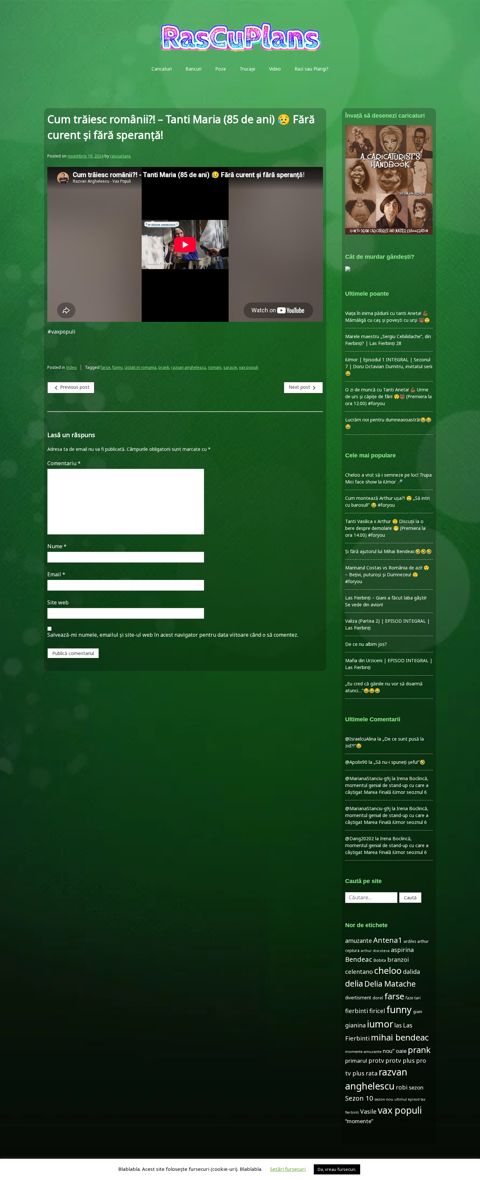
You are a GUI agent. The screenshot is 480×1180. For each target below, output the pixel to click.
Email (56, 574)
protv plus (400, 1060)
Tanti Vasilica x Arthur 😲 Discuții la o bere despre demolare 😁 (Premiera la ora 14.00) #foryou (385, 528)
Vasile (368, 1111)
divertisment (358, 997)
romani (214, 367)
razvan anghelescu (188, 367)
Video (275, 69)
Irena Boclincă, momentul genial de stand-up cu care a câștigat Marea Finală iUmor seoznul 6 (386, 785)
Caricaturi (162, 69)
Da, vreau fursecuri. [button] (337, 1169)
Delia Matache (390, 983)
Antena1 (387, 940)
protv (376, 1060)
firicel (377, 1011)
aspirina (402, 950)
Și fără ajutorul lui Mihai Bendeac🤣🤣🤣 (388, 551)
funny (117, 367)
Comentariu (64, 463)
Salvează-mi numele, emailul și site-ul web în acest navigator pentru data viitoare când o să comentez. (172, 634)
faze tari (413, 997)
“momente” (359, 1121)
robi (402, 1087)
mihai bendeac (400, 1037)
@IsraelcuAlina (360, 739)
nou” (388, 1051)
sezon (416, 1087)
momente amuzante (363, 1051)
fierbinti (356, 1011)
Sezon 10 (359, 1098)
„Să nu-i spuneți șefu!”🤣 (399, 762)
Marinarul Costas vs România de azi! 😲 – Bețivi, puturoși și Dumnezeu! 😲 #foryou (387, 574)
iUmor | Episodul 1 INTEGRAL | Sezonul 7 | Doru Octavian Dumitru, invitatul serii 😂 (388, 366)
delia (354, 983)
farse (105, 367)
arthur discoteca (375, 950)
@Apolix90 (356, 762)
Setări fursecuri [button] (288, 1169)
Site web (58, 602)
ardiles (410, 941)
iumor (380, 1023)
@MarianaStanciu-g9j (368, 778)
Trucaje (247, 69)
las (398, 1025)
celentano (359, 971)
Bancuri (193, 69)
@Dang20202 (359, 838)
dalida (411, 971)
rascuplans (120, 156)
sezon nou (384, 1099)
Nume (57, 546)
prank (163, 367)
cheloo (388, 970)
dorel (378, 998)
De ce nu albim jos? (366, 644)
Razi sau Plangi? (311, 69)
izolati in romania (140, 367)
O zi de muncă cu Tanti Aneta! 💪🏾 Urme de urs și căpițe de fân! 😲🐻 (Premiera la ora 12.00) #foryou (388, 396)
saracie (230, 367)
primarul (356, 1060)
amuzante (358, 940)
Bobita (380, 960)
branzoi (398, 959)
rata (371, 1073)
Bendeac (358, 959)
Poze (220, 69)
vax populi (248, 367)
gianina (355, 1025)
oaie (401, 1051)
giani (417, 1011)
